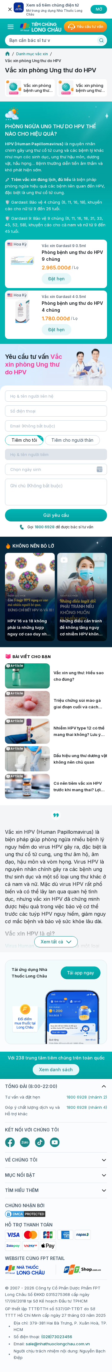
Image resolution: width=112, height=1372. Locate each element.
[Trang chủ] (7, 54)
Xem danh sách (56, 1069)
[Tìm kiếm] (101, 40)
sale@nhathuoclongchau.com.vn (58, 1343)
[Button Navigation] (10, 26)
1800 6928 (44, 527)
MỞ (99, 9)
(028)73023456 (56, 1336)
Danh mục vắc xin (32, 54)
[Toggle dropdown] (99, 469)
